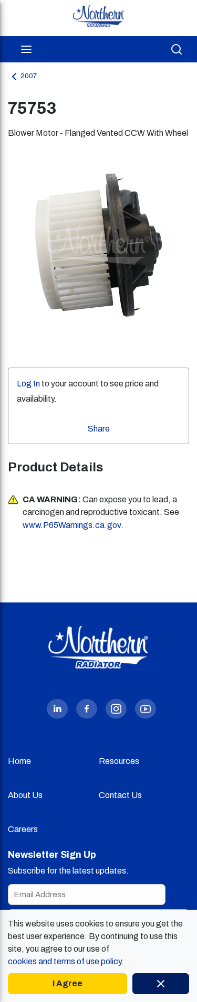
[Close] (160, 983)
